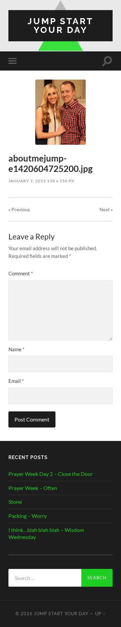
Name (16, 349)
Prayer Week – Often (32, 488)
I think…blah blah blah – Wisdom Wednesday (46, 533)
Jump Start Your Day (60, 25)
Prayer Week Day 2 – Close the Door (50, 474)
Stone (15, 501)
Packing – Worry (27, 515)
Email (16, 381)
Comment (20, 273)
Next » (106, 209)
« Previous (19, 209)
